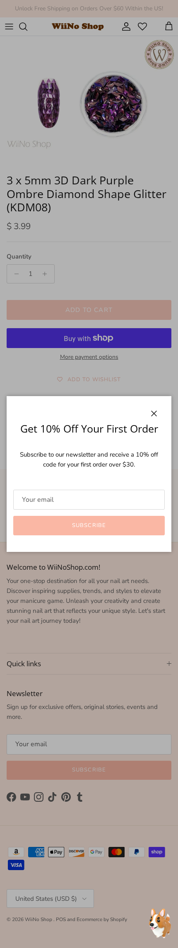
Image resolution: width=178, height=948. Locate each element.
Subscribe (89, 525)
